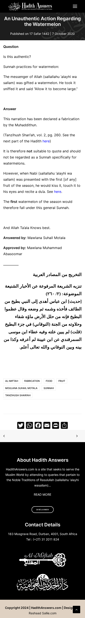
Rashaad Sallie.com (42, 613)
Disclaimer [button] (42, 510)
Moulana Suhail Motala (21, 388)
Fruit (61, 380)
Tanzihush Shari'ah (18, 395)
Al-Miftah (11, 380)
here (46, 141)
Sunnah (49, 388)
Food (49, 380)
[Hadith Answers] (30, 6)
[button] (75, 6)
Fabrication (32, 380)
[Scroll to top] (76, 609)
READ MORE (42, 494)
